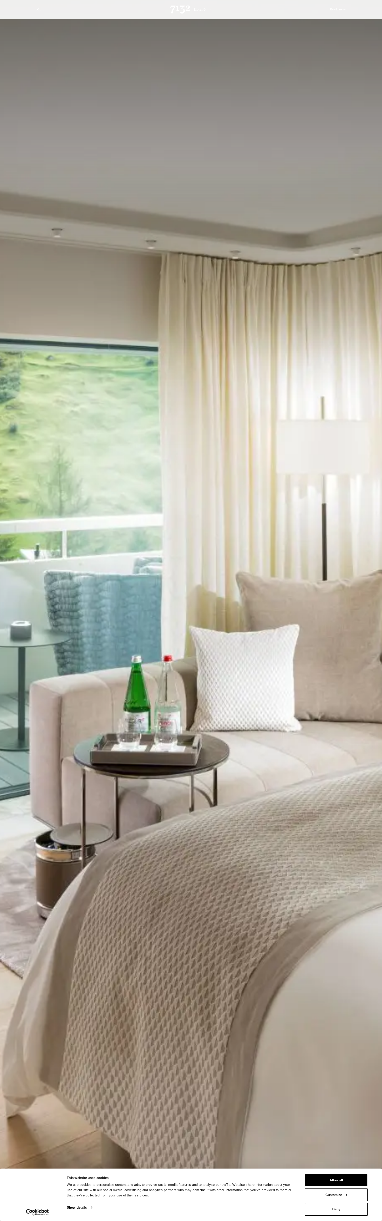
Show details (77, 1207)
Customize (333, 1195)
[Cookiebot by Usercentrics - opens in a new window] (37, 1212)
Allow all (336, 1180)
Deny (336, 1209)
